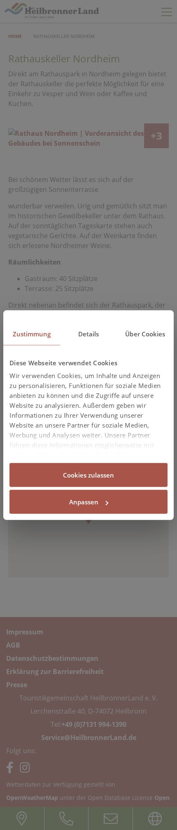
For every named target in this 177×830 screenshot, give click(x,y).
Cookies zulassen (88, 475)
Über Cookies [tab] (145, 333)
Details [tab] (88, 333)
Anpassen (83, 502)
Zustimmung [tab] (32, 333)
